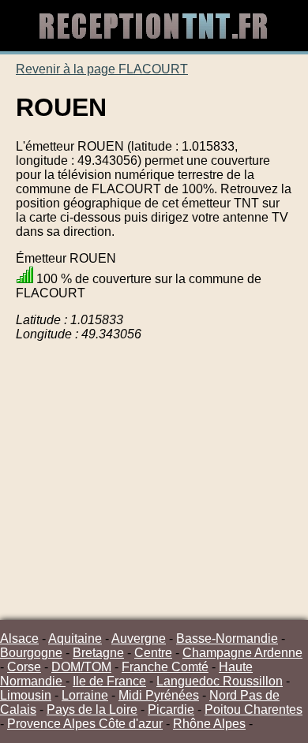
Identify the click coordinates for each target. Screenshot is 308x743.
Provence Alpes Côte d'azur (85, 723)
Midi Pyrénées (158, 695)
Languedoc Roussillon (219, 681)
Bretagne (98, 652)
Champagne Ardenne (242, 652)
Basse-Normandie (227, 638)
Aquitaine (75, 638)
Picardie (171, 709)
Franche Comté (165, 667)
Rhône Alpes (209, 723)
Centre (153, 652)
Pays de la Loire (92, 709)
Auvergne (138, 638)
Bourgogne (31, 652)
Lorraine (85, 695)
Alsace (19, 638)
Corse (24, 667)
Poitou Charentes (253, 709)
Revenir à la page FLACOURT (102, 69)
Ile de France (109, 681)
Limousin (25, 695)
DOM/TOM (81, 667)
